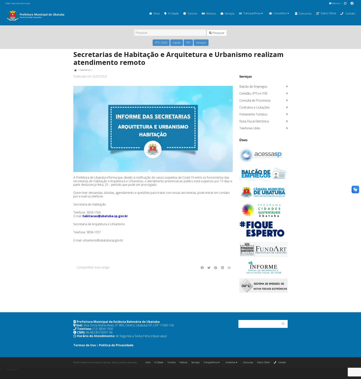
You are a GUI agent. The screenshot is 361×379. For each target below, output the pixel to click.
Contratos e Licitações (254, 107)
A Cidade (173, 13)
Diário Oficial (328, 13)
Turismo (192, 13)
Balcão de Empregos (253, 86)
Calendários (85, 69)
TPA (188, 42)
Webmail (335, 3)
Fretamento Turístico (253, 114)
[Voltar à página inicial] (75, 69)
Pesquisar (218, 33)
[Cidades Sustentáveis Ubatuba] (263, 210)
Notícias (211, 13)
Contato (350, 13)
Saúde (176, 42)
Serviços (230, 13)
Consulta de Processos (255, 100)
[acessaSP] (263, 155)
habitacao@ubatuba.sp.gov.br (105, 216)
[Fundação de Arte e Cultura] (263, 249)
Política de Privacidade (116, 345)
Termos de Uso (84, 345)
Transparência (252, 13)
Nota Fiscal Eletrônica (254, 121)
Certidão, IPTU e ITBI (253, 93)
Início (157, 13)
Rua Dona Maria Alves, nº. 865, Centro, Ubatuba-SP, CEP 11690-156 (129, 325)
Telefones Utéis (249, 128)
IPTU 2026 (161, 42)
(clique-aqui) (159, 336)
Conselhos (280, 13)
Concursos (305, 13)
